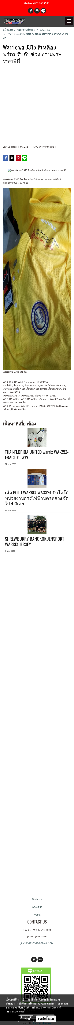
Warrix (37, 914)
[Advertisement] (37, 106)
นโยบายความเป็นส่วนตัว (49, 1007)
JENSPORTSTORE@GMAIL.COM (37, 943)
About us (37, 906)
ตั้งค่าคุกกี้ (25, 1018)
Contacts (37, 899)
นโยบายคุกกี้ (18, 1011)
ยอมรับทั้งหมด (46, 1018)
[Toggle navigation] (69, 21)
